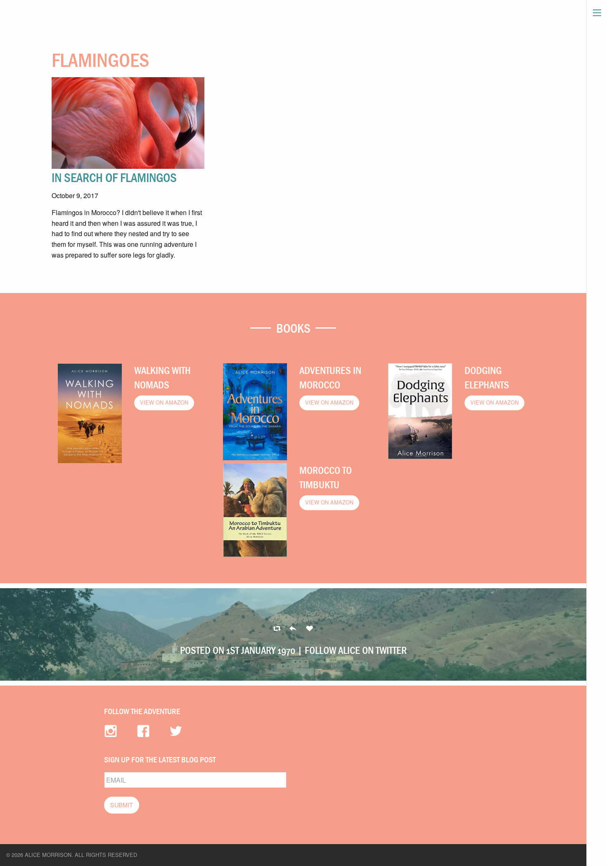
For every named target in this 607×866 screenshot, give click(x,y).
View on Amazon (164, 402)
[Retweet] (293, 629)
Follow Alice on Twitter (356, 650)
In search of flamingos (114, 177)
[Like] (309, 629)
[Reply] (277, 629)
